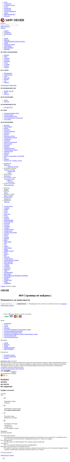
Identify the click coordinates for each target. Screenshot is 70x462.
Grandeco (6, 228)
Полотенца (7, 176)
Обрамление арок (9, 148)
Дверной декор (8, 151)
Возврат (6, 358)
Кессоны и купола (9, 136)
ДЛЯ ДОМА (7, 46)
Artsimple (6, 208)
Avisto (6, 211)
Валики (6, 189)
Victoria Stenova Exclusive (11, 260)
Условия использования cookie (13, 332)
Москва (3, 28)
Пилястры (7, 145)
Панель (6, 154)
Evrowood (7, 223)
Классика (7, 78)
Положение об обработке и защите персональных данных (21, 334)
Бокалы (10, 180)
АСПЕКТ (7, 266)
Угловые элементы (9, 131)
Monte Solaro (7, 241)
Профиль (6, 146)
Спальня (6, 59)
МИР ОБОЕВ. (9, 14)
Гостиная (6, 58)
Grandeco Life (8, 231)
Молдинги (7, 130)
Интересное (7, 8)
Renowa (6, 254)
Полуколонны (8, 143)
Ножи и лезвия (8, 195)
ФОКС (6, 282)
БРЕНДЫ (7, 49)
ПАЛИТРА (7, 277)
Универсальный (8, 115)
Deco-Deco (7, 214)
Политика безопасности (11, 337)
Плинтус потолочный (10, 142)
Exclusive (6, 225)
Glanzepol (7, 226)
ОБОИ (6, 38)
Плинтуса (7, 133)
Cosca (5, 212)
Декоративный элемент (11, 150)
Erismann (6, 218)
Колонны (6, 125)
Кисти (6, 192)
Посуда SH (11, 182)
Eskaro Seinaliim (8, 220)
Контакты (7, 16)
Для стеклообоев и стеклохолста (13, 118)
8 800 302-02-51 (5, 455)
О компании (7, 3)
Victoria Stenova (8, 258)
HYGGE (6, 94)
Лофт (5, 76)
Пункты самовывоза (10, 11)
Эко (5, 81)
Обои (5, 2)
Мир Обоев (7, 274)
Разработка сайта (6, 361)
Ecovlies (6, 217)
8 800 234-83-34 (5, 26)
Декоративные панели (10, 137)
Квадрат (6, 159)
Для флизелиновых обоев (11, 113)
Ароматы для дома (13, 166)
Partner (6, 249)
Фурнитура (7, 199)
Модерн (6, 79)
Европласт (7, 269)
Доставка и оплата (9, 5)
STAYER (6, 257)
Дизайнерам (7, 10)
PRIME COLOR (8, 91)
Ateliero (6, 209)
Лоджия (6, 66)
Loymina (6, 237)
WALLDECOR (8, 261)
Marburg (6, 238)
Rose (5, 255)
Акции (6, 13)
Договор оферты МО (10, 335)
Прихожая (7, 61)
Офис (5, 56)
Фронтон (6, 153)
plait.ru (12, 455)
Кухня (6, 62)
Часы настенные (9, 185)
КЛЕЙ (6, 43)
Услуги (6, 6)
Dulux (6, 92)
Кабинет (6, 55)
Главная (3, 286)
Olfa (5, 243)
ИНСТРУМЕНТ (9, 47)
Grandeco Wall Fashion (10, 232)
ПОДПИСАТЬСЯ (22, 303)
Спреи (9, 173)
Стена (6, 100)
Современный (8, 74)
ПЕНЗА (6, 278)
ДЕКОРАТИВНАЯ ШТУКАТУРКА (14, 41)
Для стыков (7, 119)
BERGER (7, 165)
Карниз (6, 128)
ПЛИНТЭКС (8, 280)
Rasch (5, 252)
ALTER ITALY (8, 107)
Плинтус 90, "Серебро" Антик (13, 160)
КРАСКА (6, 40)
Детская (6, 67)
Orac (5, 245)
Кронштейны (8, 126)
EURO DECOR (8, 221)
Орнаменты (7, 139)
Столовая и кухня (9, 179)
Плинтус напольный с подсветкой (14, 156)
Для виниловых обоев (10, 116)
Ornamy (6, 246)
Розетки (6, 134)
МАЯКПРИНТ (8, 272)
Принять (21, 368)
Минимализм (8, 73)
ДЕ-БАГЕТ (7, 268)
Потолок (6, 101)
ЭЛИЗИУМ (7, 283)
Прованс (6, 82)
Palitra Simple (8, 248)
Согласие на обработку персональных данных (17, 329)
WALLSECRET (8, 263)
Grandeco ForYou (9, 229)
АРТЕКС (6, 265)
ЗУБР (5, 271)
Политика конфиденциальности (13, 331)
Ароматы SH (11, 171)
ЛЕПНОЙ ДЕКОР (9, 44)
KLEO (6, 235)
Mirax (5, 240)
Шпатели (6, 202)
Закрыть (14, 372)
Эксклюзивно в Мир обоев (8, 85)
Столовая (7, 64)
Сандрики (7, 140)
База (5, 157)
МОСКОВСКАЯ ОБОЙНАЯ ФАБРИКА (16, 275)
